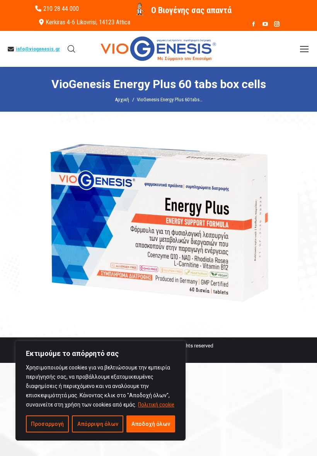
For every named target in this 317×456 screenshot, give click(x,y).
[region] (100, 391)
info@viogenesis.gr (38, 49)
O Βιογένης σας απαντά (191, 10)
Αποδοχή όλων (150, 424)
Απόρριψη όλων (97, 424)
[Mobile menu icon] (304, 49)
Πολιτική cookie (156, 405)
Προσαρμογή (47, 424)
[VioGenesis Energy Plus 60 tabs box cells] (158, 222)
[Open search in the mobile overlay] (71, 49)
